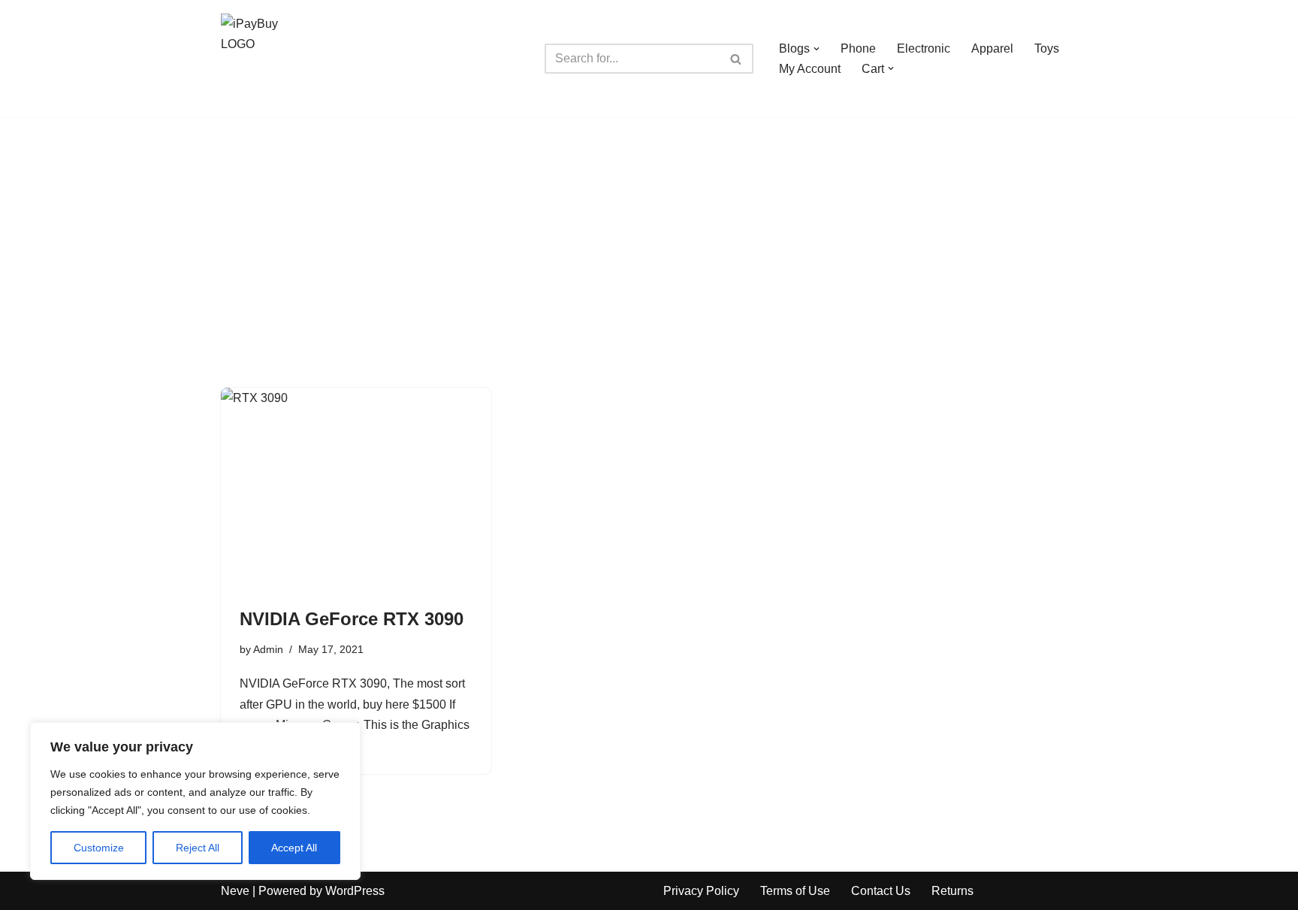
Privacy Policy (701, 890)
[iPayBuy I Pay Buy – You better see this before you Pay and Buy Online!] (266, 59)
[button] (817, 49)
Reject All (197, 848)
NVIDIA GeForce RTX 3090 (351, 619)
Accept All (294, 848)
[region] (195, 801)
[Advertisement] (649, 230)
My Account (810, 68)
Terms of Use (795, 890)
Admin (268, 649)
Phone (858, 48)
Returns (952, 890)
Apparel (992, 48)
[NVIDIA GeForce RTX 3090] (356, 489)
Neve (235, 890)
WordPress (355, 890)
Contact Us (880, 890)
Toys (1046, 48)
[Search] (736, 59)
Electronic (923, 48)
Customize (99, 848)
